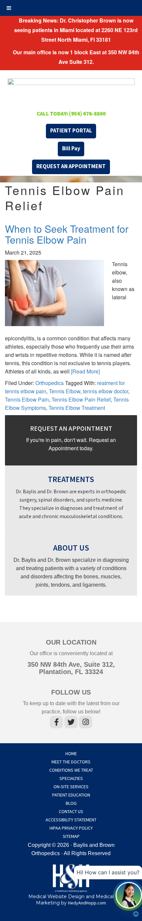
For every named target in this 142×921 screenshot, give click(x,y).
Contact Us (71, 812)
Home (71, 754)
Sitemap (71, 837)
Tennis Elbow (64, 391)
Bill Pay (71, 148)
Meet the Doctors (71, 762)
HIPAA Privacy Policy (71, 828)
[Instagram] (85, 723)
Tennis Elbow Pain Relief (81, 399)
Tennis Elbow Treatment (77, 408)
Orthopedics (49, 383)
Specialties (71, 779)
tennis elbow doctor (105, 391)
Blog (71, 803)
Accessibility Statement (71, 820)
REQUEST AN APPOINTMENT (71, 166)
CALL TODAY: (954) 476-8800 (71, 114)
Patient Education (71, 795)
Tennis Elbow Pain (27, 399)
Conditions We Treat (71, 770)
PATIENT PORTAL (71, 130)
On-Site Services (71, 787)
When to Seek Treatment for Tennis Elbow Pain (66, 234)
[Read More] (85, 371)
